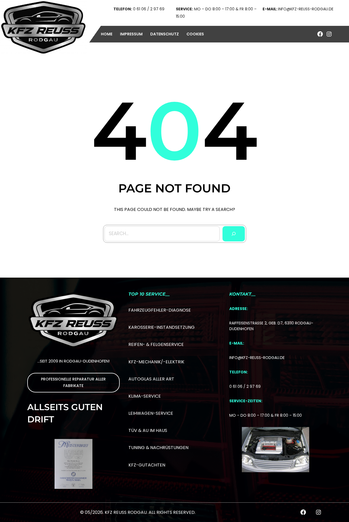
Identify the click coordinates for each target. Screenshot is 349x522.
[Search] (233, 233)
